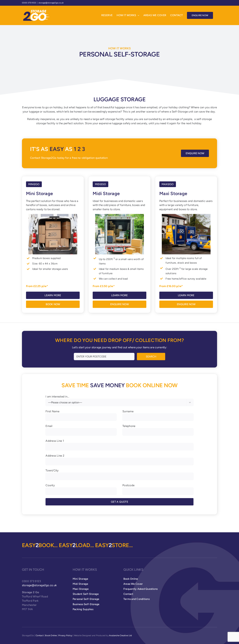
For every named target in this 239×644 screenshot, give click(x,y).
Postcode (128, 485)
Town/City (52, 470)
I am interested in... (118, 399)
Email (49, 426)
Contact (40, 635)
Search (151, 356)
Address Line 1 (55, 440)
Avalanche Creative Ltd (120, 635)
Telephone (128, 426)
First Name (52, 411)
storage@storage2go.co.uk (51, 3)
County (50, 485)
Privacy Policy (65, 635)
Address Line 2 (55, 455)
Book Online (51, 635)
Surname (127, 411)
